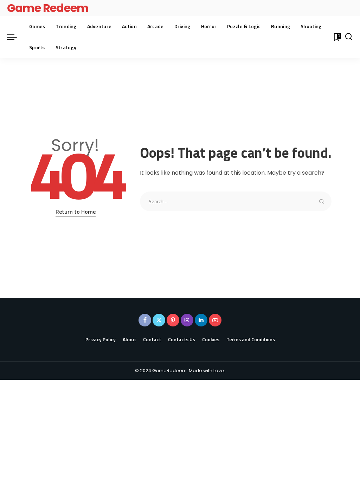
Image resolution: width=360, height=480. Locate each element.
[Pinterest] (173, 320)
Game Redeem (47, 8)
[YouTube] (215, 320)
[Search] (349, 37)
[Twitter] (159, 320)
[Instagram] (187, 320)
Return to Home (76, 211)
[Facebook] (145, 320)
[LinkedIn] (201, 320)
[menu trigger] (15, 37)
